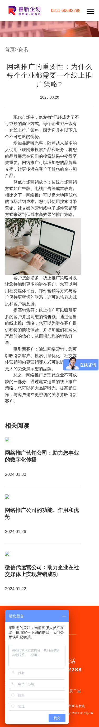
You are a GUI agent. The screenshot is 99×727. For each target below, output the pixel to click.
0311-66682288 (66, 10)
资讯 (23, 49)
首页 (10, 49)
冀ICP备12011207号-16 (76, 713)
